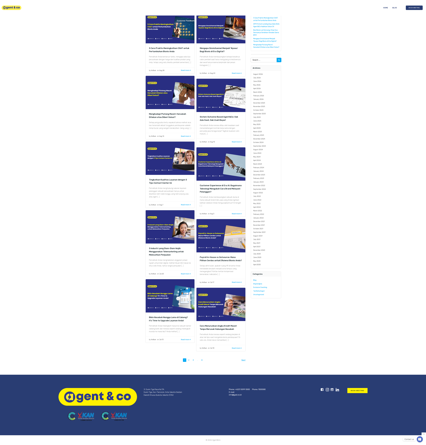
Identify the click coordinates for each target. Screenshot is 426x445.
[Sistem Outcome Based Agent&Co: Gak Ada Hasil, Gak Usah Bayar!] (220, 95)
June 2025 (257, 121)
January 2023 (258, 182)
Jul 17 (212, 282)
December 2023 (259, 175)
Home (385, 8)
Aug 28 (161, 70)
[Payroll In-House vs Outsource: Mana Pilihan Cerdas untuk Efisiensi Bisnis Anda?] (220, 236)
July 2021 (256, 239)
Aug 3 (212, 214)
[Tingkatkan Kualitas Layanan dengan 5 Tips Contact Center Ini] (170, 158)
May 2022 (256, 203)
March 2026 (257, 92)
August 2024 (258, 150)
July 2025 (257, 117)
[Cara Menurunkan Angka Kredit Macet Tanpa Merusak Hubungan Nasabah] (220, 304)
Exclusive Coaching (260, 287)
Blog (394, 8)
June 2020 (257, 257)
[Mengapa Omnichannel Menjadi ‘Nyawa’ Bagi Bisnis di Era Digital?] (220, 27)
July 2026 (257, 78)
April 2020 (257, 265)
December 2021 (259, 221)
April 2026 (257, 88)
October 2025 (258, 110)
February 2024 (258, 168)
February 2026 (258, 96)
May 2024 (256, 157)
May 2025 (256, 124)
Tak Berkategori (259, 291)
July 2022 (257, 196)
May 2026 (256, 85)
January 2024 (258, 171)
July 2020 (257, 254)
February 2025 (258, 135)
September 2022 (259, 189)
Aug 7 (161, 205)
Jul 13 (161, 340)
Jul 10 (212, 348)
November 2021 (259, 225)
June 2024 (257, 153)
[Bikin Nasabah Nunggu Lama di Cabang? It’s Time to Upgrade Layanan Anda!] (170, 296)
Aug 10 (212, 142)
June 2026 (257, 81)
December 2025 (259, 103)
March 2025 (257, 132)
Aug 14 (161, 136)
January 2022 (258, 218)
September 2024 (259, 146)
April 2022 (257, 207)
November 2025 (259, 106)
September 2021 (259, 232)
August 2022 (258, 193)
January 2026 (258, 99)
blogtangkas (257, 284)
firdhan (153, 70)
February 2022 (258, 214)
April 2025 (257, 128)
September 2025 (259, 114)
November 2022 (259, 186)
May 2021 (256, 243)
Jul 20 (161, 274)
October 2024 (258, 142)
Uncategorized (258, 295)
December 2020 (259, 250)
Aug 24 (212, 73)
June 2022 (257, 200)
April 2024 (257, 160)
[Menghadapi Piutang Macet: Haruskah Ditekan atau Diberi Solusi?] (170, 92)
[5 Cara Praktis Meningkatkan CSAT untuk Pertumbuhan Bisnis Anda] (170, 27)
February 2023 (258, 178)
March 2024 (257, 164)
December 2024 (259, 139)
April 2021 (256, 247)
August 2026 (258, 74)
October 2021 (258, 229)
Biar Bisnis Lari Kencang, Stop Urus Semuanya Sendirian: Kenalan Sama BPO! (266, 32)
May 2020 (256, 261)
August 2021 (257, 236)
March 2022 (257, 211)
